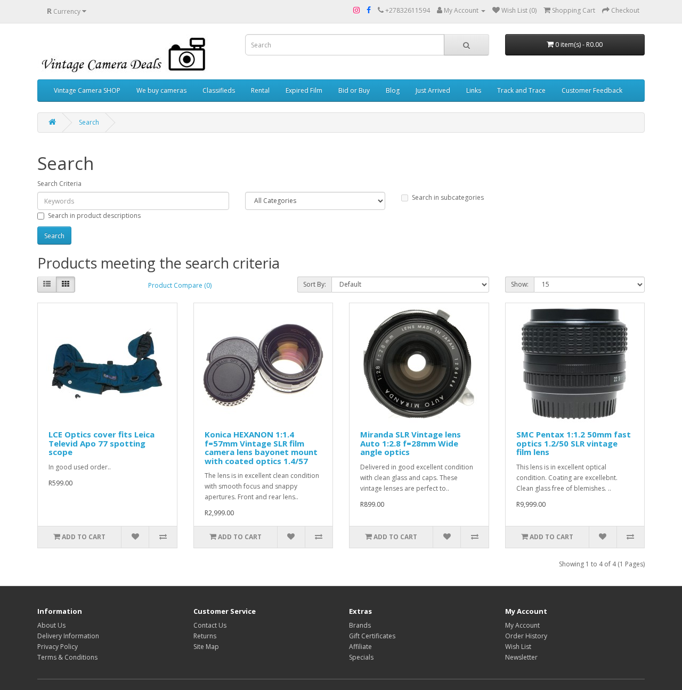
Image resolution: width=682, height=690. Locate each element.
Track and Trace (521, 90)
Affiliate (360, 646)
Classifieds (218, 90)
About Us (51, 625)
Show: (520, 284)
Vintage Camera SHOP (87, 90)
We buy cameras (161, 90)
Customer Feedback (592, 90)
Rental (260, 90)
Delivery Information (68, 635)
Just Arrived (433, 90)
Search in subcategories (448, 197)
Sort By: (314, 284)
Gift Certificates (372, 635)
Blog (393, 90)
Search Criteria (59, 183)
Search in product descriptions (94, 215)
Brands (360, 625)
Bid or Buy (354, 90)
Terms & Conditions (67, 657)
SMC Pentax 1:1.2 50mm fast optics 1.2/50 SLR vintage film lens (573, 443)
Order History (526, 635)
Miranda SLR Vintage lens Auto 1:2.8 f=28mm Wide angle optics (410, 443)
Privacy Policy (57, 646)
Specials (361, 657)
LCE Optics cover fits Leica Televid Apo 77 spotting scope (101, 443)
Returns (204, 635)
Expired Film (304, 90)
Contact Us (209, 625)
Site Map (206, 646)
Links (473, 90)
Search (89, 122)
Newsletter (521, 657)
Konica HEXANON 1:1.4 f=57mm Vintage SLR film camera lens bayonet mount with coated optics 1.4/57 (261, 447)
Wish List (518, 646)
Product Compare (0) (180, 285)
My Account (522, 625)
